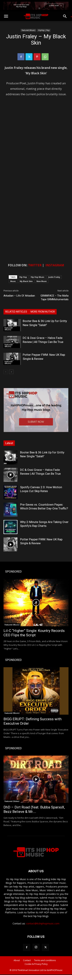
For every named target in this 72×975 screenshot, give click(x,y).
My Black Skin (26, 281)
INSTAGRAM (54, 265)
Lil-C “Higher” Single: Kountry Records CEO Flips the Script (34, 633)
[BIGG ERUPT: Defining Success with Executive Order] (36, 691)
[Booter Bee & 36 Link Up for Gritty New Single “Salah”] (12, 325)
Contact (27, 960)
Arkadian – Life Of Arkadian (19, 295)
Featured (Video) (12, 801)
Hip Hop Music (37, 277)
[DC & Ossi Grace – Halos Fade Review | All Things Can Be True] (12, 342)
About (17, 960)
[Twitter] (29, 56)
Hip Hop (23, 277)
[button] (6, 16)
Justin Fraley (54, 277)
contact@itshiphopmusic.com (42, 923)
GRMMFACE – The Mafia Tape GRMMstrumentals (55, 297)
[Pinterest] (37, 56)
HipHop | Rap (43, 30)
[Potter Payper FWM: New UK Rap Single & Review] (12, 359)
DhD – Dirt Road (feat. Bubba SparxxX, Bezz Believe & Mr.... (34, 809)
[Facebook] (20, 56)
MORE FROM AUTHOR (43, 311)
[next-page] (11, 372)
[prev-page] (5, 372)
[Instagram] (36, 947)
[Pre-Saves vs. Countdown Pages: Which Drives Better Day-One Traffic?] (10, 510)
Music (13, 281)
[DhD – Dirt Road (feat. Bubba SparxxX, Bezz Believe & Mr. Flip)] (36, 779)
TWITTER (35, 265)
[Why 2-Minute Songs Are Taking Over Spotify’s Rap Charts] (10, 527)
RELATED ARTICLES (16, 311)
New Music (42, 281)
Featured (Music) (28, 30)
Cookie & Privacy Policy (36, 964)
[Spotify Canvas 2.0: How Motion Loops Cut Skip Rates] (10, 492)
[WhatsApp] (45, 56)
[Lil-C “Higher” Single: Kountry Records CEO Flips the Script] (36, 602)
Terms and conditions (45, 960)
